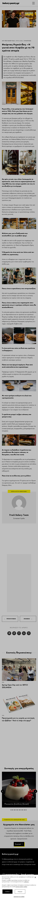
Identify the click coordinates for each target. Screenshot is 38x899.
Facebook (9, 633)
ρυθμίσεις (26, 881)
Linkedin (23, 633)
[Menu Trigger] (33, 3)
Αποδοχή (7, 891)
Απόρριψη (20, 891)
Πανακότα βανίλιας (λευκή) (16, 804)
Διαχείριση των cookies (19, 896)
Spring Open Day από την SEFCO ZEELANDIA (15, 686)
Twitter (14, 633)
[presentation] (2, 791)
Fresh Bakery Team (19, 515)
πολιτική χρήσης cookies (21, 886)
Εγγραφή (18, 844)
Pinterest (19, 633)
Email (28, 633)
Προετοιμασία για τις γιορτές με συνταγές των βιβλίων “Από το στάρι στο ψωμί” (18, 719)
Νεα (3, 682)
